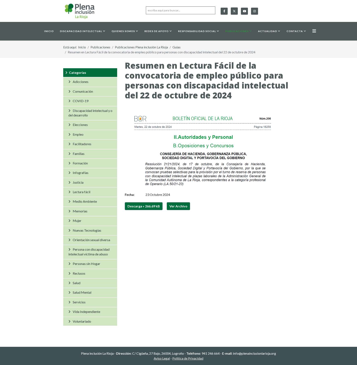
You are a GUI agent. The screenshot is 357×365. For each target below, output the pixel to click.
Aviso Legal (162, 358)
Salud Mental (82, 292)
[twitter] (234, 10)
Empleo (78, 134)
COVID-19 (80, 101)
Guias (177, 47)
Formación (80, 163)
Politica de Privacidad (187, 358)
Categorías (77, 72)
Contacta (295, 31)
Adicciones (80, 82)
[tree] (90, 197)
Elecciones (80, 125)
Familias (78, 154)
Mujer (77, 221)
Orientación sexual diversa (91, 240)
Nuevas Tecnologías (87, 230)
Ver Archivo (178, 206)
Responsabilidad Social (197, 31)
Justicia (78, 182)
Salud (76, 283)
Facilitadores (82, 144)
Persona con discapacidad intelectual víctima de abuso (88, 251)
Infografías (80, 173)
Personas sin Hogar (86, 264)
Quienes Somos (123, 31)
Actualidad (267, 31)
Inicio (49, 31)
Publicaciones (237, 31)
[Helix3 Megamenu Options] (314, 31)
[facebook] (224, 11)
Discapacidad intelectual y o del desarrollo (90, 113)
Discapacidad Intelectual (81, 31)
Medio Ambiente (85, 201)
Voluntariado (82, 321)
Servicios (79, 302)
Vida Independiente (86, 312)
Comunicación (83, 91)
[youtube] (244, 11)
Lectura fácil (81, 192)
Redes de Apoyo (156, 31)
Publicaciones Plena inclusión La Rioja (141, 47)
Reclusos (79, 273)
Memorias (80, 211)
